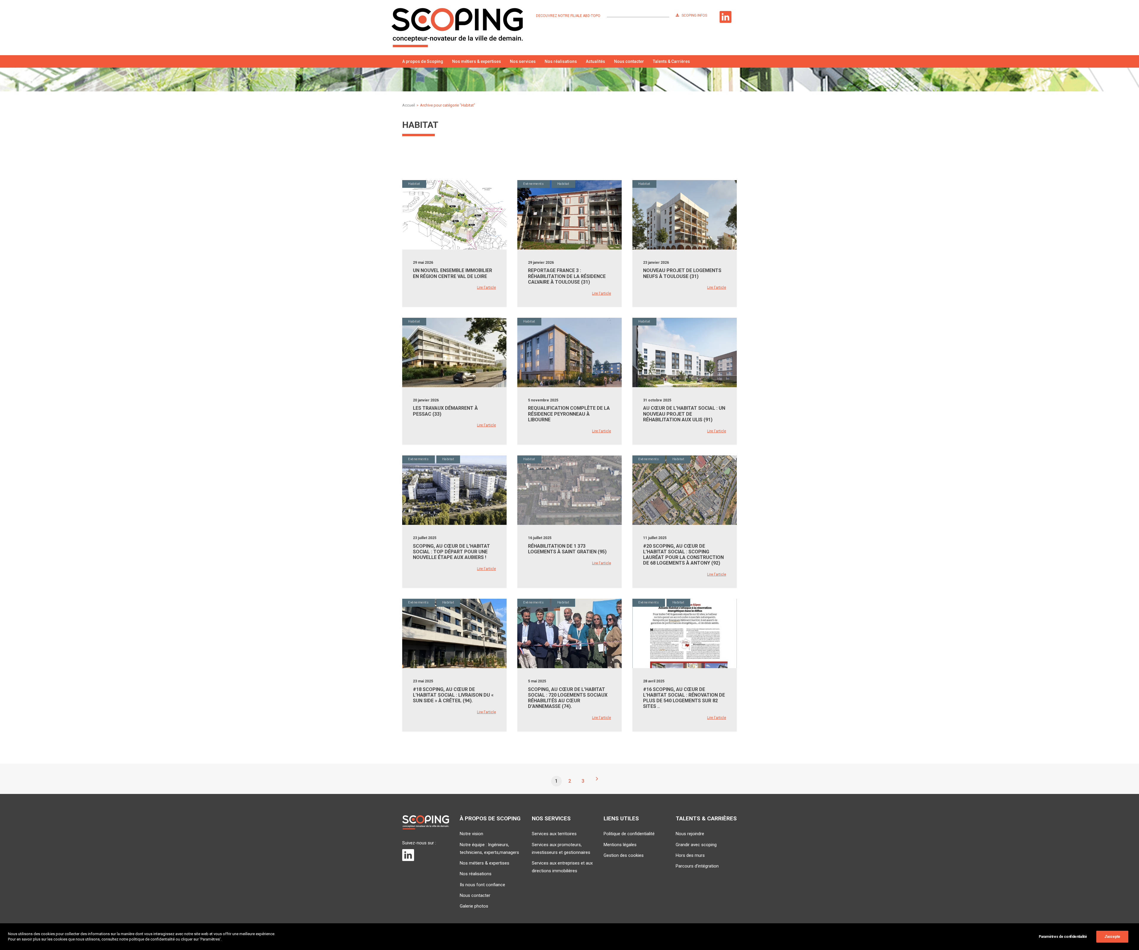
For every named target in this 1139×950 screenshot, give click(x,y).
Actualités (595, 61)
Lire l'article (486, 287)
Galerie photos (474, 906)
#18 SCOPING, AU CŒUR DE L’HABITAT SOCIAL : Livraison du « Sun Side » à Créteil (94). (453, 695)
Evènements (533, 184)
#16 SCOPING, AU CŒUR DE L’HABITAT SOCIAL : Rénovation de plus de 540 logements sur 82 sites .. (684, 698)
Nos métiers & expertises (476, 61)
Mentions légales (620, 844)
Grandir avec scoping (696, 844)
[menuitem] (569, 15)
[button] (730, 61)
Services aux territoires (554, 833)
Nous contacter (629, 61)
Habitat (414, 184)
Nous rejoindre (690, 833)
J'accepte (1112, 937)
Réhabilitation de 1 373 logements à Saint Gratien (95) (567, 549)
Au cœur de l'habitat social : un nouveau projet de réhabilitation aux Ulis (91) (684, 413)
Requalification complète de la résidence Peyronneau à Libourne (569, 413)
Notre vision (471, 833)
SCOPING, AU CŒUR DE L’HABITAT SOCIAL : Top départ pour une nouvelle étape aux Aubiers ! (451, 551)
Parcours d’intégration (697, 866)
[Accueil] (425, 822)
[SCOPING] (457, 27)
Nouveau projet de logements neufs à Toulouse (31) (682, 273)
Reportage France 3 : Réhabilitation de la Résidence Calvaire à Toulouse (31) (567, 276)
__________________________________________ (638, 16)
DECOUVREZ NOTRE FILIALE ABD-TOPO (568, 16)
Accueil (408, 105)
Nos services (523, 61)
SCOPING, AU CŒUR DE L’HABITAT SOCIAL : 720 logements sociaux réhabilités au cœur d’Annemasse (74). (567, 698)
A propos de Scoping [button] (422, 61)
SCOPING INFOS (694, 15)
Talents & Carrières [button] (671, 61)
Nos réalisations (561, 61)
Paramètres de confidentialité (1063, 937)
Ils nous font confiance (482, 884)
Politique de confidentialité (629, 833)
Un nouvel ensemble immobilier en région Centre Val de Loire (452, 273)
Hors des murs (690, 855)
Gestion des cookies (624, 855)
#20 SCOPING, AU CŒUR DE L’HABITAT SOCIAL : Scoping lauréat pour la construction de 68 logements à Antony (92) (683, 554)
